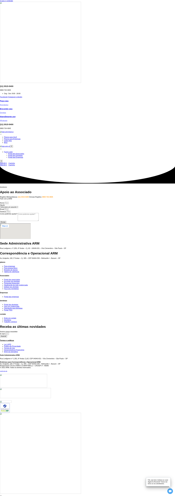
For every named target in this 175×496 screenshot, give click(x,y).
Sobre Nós (8, 141)
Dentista (3, 113)
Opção (2, 205)
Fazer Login (8, 152)
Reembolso (4, 105)
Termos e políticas (7, 340)
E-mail (2, 334)
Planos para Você (10, 137)
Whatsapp (3, 120)
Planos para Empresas (12, 139)
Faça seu (4, 101)
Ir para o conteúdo (6, 1)
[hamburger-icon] (1, 134)
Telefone (3, 212)
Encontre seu (6, 109)
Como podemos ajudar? (9, 214)
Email (2, 209)
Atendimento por (8, 117)
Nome (2, 203)
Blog (5, 142)
